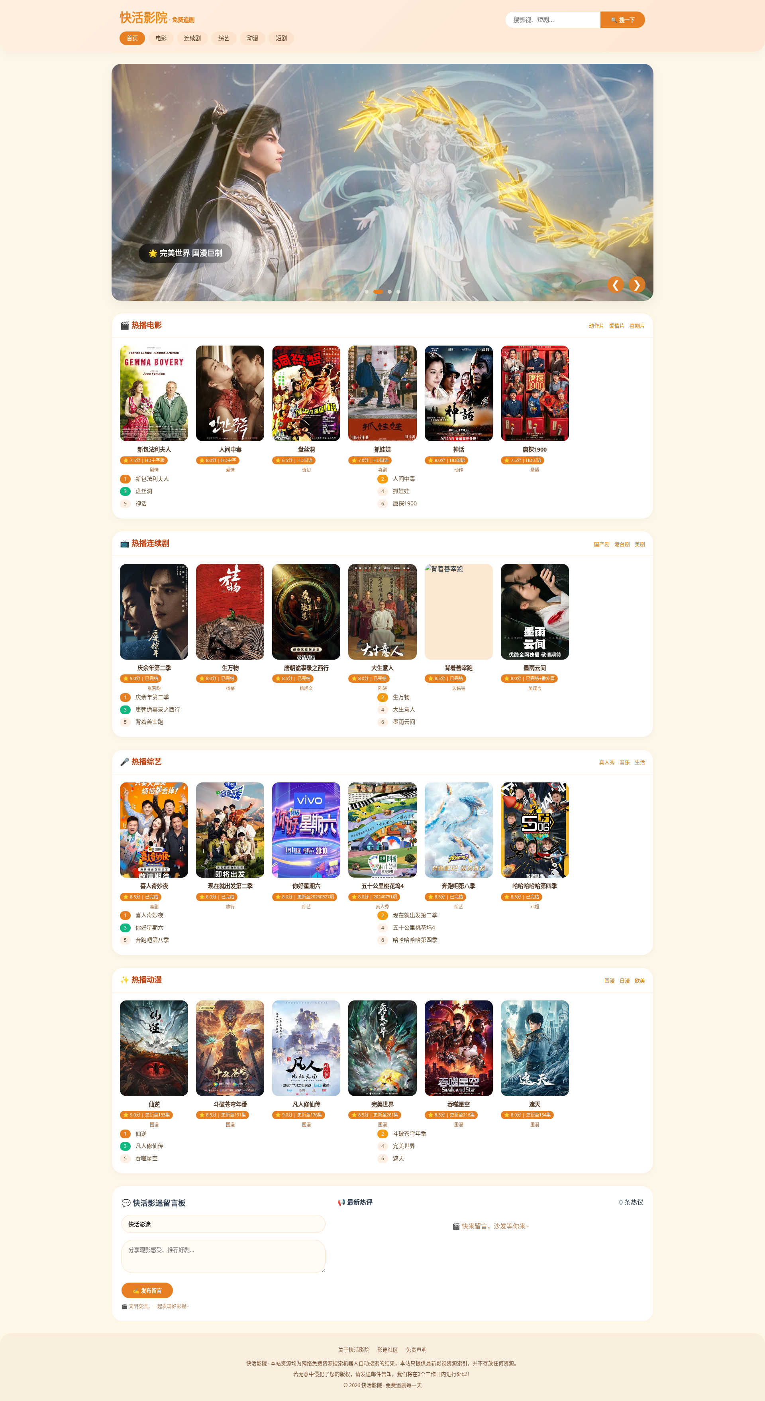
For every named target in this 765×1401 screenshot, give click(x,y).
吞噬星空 (141, 1158)
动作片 (596, 325)
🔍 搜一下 (623, 20)
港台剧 (622, 544)
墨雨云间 (398, 721)
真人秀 (607, 762)
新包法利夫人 (146, 478)
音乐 (625, 762)
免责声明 (416, 1349)
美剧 (640, 544)
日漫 (625, 980)
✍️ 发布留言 (147, 1291)
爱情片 (617, 325)
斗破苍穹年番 (403, 1133)
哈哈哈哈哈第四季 (409, 939)
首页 (132, 38)
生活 (640, 762)
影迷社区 (387, 1349)
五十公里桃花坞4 (408, 927)
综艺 (224, 38)
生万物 (395, 697)
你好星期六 (143, 927)
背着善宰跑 (143, 721)
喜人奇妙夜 (143, 915)
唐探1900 (399, 503)
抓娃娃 (395, 491)
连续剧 (192, 38)
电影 (161, 38)
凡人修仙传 (143, 1145)
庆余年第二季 (146, 697)
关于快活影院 (353, 1349)
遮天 (392, 1158)
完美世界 (398, 1145)
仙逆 (135, 1133)
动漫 (252, 38)
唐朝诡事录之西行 (152, 709)
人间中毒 (398, 478)
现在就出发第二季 (409, 915)
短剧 (281, 38)
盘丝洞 (138, 491)
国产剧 (602, 544)
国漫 (609, 980)
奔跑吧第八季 (146, 939)
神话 (135, 503)
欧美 (640, 980)
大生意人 (398, 709)
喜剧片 (637, 325)
